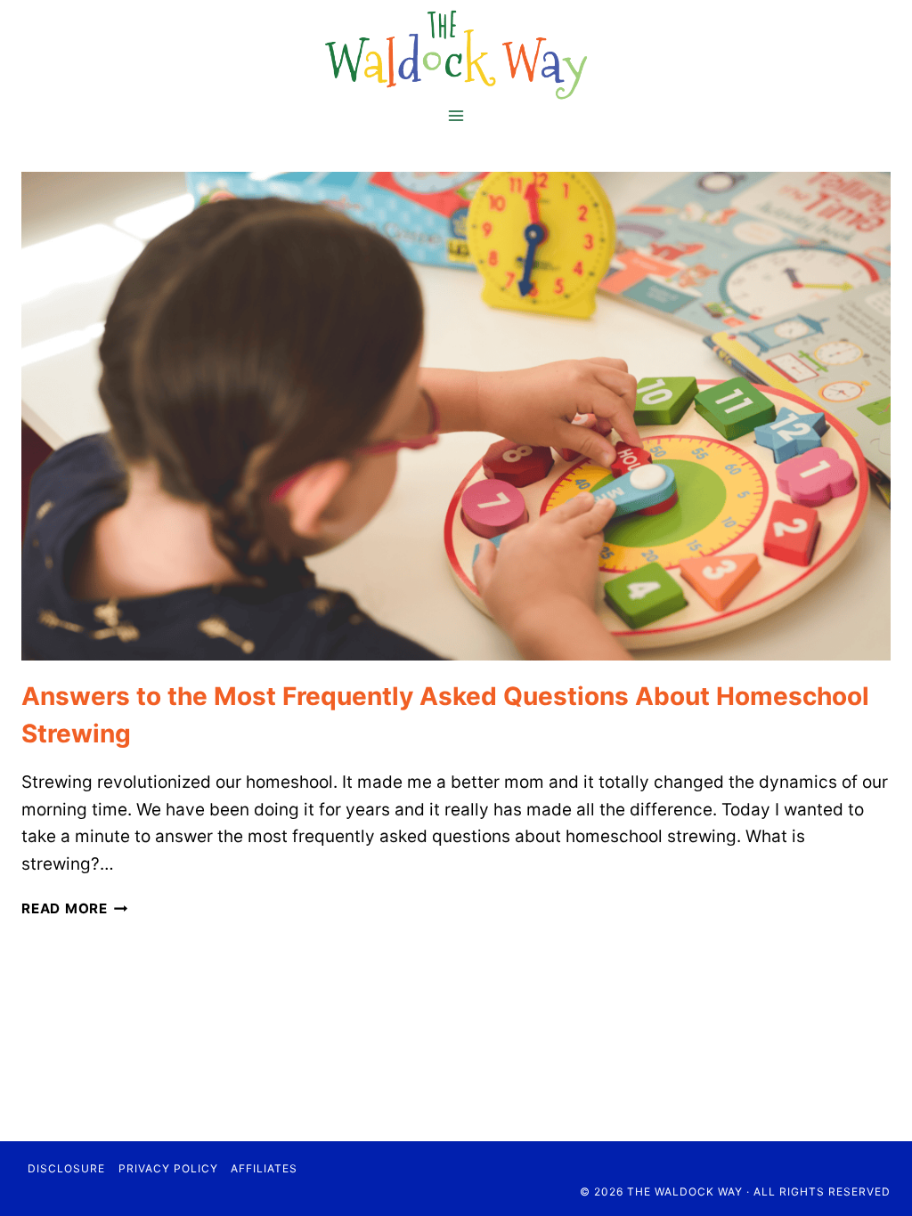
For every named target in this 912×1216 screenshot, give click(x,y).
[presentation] (456, 416)
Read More (74, 908)
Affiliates (264, 1168)
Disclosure (66, 1168)
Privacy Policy (168, 1168)
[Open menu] (456, 115)
